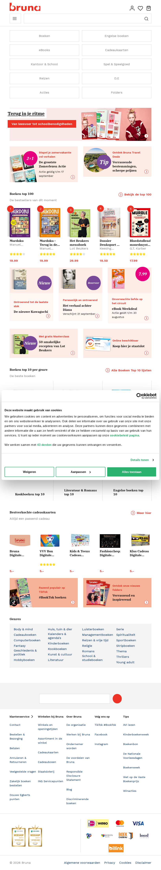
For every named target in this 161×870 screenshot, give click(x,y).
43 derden (44, 444)
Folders (116, 92)
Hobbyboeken (24, 660)
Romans (88, 651)
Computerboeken (27, 640)
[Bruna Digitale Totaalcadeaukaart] (20, 541)
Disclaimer (143, 862)
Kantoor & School (44, 64)
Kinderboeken (58, 643)
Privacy (109, 862)
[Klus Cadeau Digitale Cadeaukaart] (140, 540)
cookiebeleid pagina (124, 435)
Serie (120, 629)
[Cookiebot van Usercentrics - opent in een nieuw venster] (139, 396)
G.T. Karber (138, 248)
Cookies (125, 862)
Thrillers (122, 657)
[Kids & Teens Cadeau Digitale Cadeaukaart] (80, 540)
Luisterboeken (93, 629)
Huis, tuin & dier (60, 629)
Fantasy (20, 646)
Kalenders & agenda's (57, 636)
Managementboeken (97, 635)
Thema (121, 651)
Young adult (125, 662)
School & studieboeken (92, 658)
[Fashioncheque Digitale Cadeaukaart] (110, 541)
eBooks (44, 50)
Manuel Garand (15, 246)
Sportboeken (126, 640)
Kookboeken (57, 649)
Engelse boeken (117, 36)
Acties (44, 92)
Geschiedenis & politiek (25, 652)
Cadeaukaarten (116, 50)
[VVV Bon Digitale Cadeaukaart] (50, 540)
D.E (116, 78)
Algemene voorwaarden (82, 862)
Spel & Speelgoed (116, 64)
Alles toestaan (131, 472)
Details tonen (140, 460)
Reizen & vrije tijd (95, 640)
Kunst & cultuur (60, 654)
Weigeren (29, 472)
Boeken (44, 36)
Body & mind (23, 629)
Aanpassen (78, 472)
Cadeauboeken (25, 635)
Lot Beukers (79, 248)
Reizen (44, 78)
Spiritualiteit (125, 635)
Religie (87, 646)
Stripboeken (125, 646)
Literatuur (56, 660)
